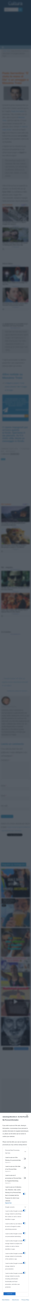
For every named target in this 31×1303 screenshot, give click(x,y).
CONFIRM (9, 1293)
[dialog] (15, 1208)
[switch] (24, 1159)
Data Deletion (5, 1299)
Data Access (15, 1299)
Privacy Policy (25, 1299)
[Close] (27, 1116)
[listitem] (15, 1151)
